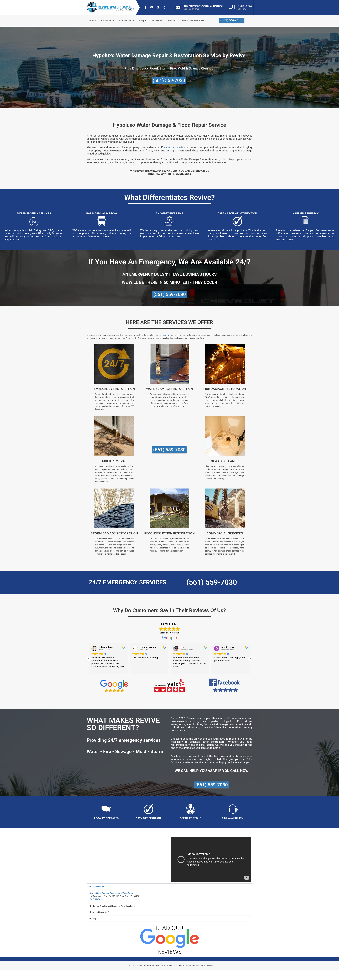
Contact (172, 20)
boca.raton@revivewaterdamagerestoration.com (207, 6)
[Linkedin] (158, 7)
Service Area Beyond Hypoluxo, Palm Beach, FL (114, 906)
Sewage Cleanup (224, 461)
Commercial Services (225, 533)
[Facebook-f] (145, 7)
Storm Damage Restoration (114, 533)
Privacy (196, 965)
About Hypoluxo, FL (101, 912)
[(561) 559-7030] (231, 7)
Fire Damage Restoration (224, 389)
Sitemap (210, 965)
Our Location (98, 886)
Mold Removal (114, 461)
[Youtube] (152, 7)
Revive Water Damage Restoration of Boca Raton (111, 893)
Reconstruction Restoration (169, 533)
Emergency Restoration (114, 389)
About (155, 20)
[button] (250, 659)
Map (94, 918)
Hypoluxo (222, 159)
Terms (203, 965)
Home (92, 20)
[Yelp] (164, 7)
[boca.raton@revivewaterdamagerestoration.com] (178, 7)
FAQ (141, 20)
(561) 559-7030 (245, 6)
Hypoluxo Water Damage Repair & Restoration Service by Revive (169, 55)
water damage (171, 147)
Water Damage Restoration (169, 389)
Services (106, 20)
